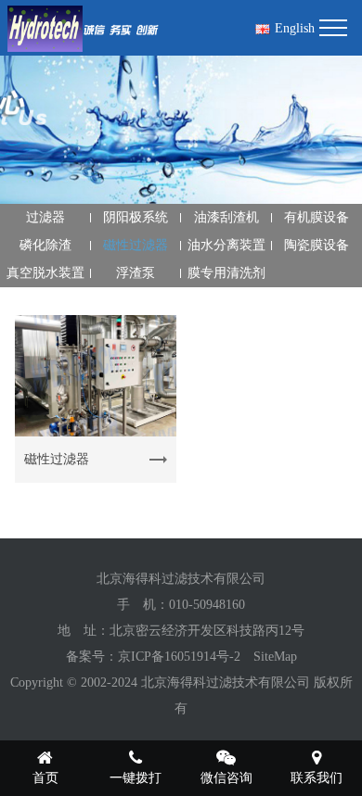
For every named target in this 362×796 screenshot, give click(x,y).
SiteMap (275, 656)
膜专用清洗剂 (226, 273)
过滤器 (45, 217)
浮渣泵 (135, 273)
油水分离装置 (226, 245)
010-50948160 (207, 605)
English (295, 28)
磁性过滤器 (135, 245)
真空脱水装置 (45, 273)
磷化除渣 (45, 245)
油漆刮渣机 (226, 217)
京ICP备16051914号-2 (179, 656)
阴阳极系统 (135, 217)
